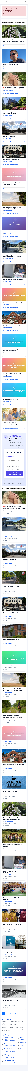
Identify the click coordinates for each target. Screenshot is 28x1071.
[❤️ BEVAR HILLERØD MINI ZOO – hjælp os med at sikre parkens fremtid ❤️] (14, 83)
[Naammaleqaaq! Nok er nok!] (14, 60)
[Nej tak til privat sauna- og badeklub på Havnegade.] (14, 369)
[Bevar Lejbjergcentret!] (14, 132)
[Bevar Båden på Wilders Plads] (14, 155)
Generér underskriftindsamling (15, 473)
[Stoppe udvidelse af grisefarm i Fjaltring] (14, 298)
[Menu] (25, 2)
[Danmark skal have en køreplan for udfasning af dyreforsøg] (14, 345)
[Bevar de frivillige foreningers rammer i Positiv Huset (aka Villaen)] (14, 108)
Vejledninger (6, 1035)
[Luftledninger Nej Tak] (14, 227)
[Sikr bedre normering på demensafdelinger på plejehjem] (14, 419)
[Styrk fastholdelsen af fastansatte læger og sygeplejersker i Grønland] (14, 394)
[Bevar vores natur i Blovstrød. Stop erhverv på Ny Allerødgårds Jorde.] (14, 203)
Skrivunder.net (5, 2)
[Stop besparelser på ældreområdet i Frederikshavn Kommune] (14, 179)
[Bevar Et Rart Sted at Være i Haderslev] (14, 275)
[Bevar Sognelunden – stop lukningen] (14, 321)
